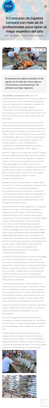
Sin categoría (8, 50)
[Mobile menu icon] (45, 6)
